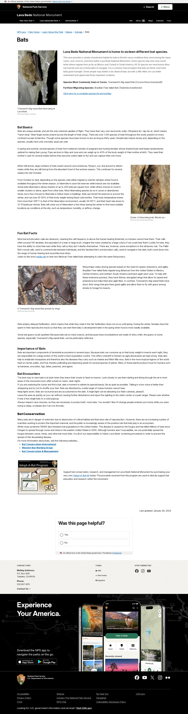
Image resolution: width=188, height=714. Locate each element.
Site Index (102, 575)
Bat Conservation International (39, 444)
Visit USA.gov (84, 708)
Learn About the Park (49, 21)
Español (101, 580)
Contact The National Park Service (74, 698)
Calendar (160, 21)
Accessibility (23, 694)
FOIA (19, 702)
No (66, 542)
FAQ (99, 570)
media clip (41, 256)
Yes (66, 534)
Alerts (140, 21)
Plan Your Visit (26, 21)
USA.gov (140, 694)
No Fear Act (102, 694)
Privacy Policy (24, 698)
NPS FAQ (61, 702)
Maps (150, 21)
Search (149, 7)
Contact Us (23, 588)
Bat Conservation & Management (40, 451)
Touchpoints (117, 553)
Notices (60, 694)
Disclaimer (101, 698)
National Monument (39, 15)
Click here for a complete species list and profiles (87, 93)
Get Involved (70, 21)
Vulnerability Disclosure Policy (111, 702)
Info (131, 21)
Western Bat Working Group (37, 447)
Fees (169, 21)
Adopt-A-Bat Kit (81, 475)
